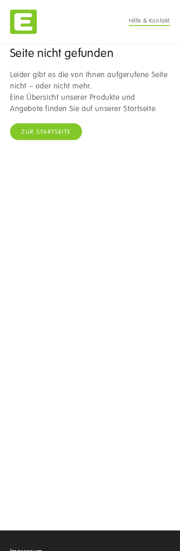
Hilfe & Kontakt (149, 21)
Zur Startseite (46, 132)
